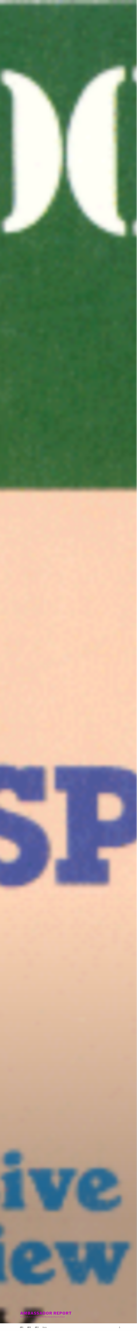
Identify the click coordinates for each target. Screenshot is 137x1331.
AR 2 (29, 1327)
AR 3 (36, 1327)
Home (44, 1327)
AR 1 (21, 1327)
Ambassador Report (46, 1313)
